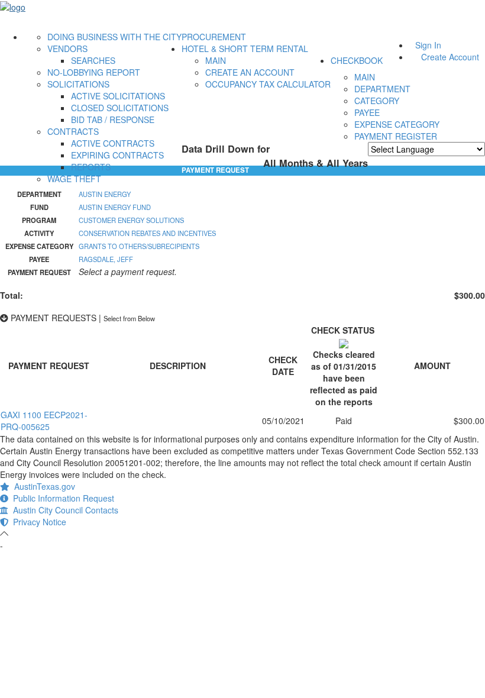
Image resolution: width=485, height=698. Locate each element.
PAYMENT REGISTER (395, 136)
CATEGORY (376, 100)
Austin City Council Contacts (63, 510)
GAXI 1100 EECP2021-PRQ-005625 (44, 420)
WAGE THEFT (74, 179)
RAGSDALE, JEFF (106, 259)
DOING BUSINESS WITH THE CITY (114, 37)
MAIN (215, 60)
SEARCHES (93, 60)
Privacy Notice (37, 522)
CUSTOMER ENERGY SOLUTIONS (131, 220)
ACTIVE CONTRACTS (112, 143)
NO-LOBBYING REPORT (93, 72)
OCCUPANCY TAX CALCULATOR (268, 84)
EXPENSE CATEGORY (396, 124)
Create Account (450, 57)
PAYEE (367, 112)
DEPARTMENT (382, 89)
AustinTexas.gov (42, 486)
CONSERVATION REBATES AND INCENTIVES (147, 233)
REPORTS (91, 167)
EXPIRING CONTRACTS (117, 155)
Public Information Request (61, 498)
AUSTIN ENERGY (105, 194)
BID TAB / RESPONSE (112, 119)
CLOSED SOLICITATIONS (120, 108)
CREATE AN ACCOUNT (250, 72)
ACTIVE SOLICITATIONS (118, 96)
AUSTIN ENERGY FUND (115, 207)
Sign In (428, 45)
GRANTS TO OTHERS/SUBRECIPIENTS (139, 246)
